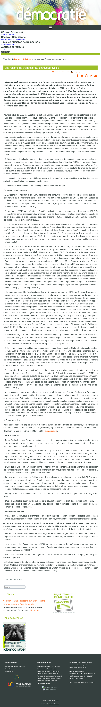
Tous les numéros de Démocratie (13, 39)
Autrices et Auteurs (8, 44)
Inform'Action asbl (54, 703)
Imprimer (95, 72)
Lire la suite (34, 610)
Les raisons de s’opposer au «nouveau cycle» (32, 67)
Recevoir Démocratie (8, 35)
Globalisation (27, 59)
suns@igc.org (51, 431)
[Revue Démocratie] (50, 12)
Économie (17, 59)
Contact (4, 49)
